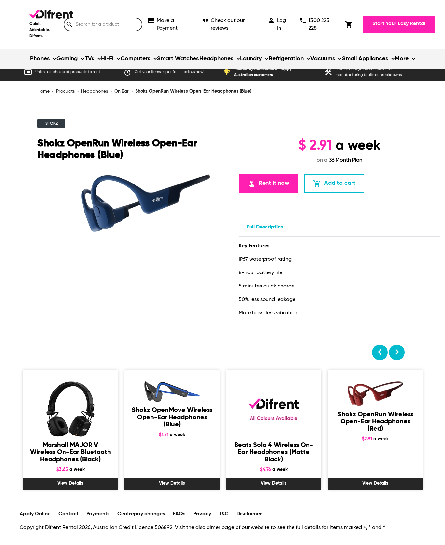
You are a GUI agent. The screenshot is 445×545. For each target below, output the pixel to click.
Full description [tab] (265, 227)
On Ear (121, 91)
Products (65, 91)
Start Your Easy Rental (398, 23)
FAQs (179, 514)
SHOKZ (51, 123)
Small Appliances (365, 59)
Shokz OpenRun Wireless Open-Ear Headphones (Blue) (193, 91)
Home (43, 91)
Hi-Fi (107, 59)
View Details (70, 483)
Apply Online (35, 514)
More (402, 59)
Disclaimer (249, 514)
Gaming (67, 59)
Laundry (251, 59)
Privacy (202, 514)
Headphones (216, 59)
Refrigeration (286, 59)
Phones (40, 59)
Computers (135, 59)
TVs (89, 59)
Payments (97, 514)
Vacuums (322, 59)
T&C (224, 514)
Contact (68, 514)
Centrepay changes (141, 514)
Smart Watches (178, 59)
